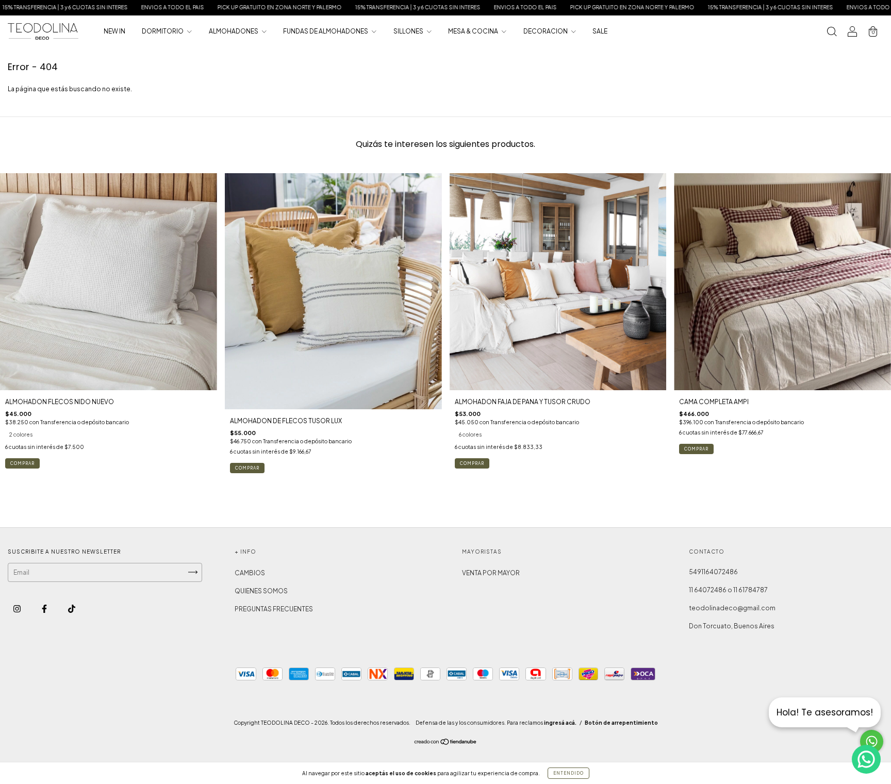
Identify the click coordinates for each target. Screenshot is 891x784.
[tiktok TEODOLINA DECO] (71, 608)
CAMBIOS (250, 573)
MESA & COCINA (473, 31)
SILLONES (408, 31)
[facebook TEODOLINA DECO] (45, 608)
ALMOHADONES (234, 31)
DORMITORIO (163, 31)
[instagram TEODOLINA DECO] (17, 608)
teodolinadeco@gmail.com (732, 608)
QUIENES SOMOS (261, 591)
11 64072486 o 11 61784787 (728, 590)
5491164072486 (713, 572)
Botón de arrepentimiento (621, 723)
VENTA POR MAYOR (491, 573)
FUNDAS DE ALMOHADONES (326, 31)
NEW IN (114, 31)
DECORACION (546, 31)
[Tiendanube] (446, 742)
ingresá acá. (560, 723)
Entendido (568, 773)
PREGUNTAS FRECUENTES (274, 609)
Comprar (22, 463)
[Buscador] (832, 33)
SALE (599, 31)
